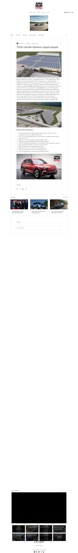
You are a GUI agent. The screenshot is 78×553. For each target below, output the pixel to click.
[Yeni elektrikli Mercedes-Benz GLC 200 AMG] (59, 204)
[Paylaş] (62, 490)
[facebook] (70, 12)
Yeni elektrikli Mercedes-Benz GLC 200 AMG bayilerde (57, 212)
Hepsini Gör (65, 197)
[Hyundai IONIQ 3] (19, 204)
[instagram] (67, 12)
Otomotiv (18, 35)
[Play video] (39, 166)
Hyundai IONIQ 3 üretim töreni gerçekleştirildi (18, 212)
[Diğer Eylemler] (61, 43)
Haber (11, 35)
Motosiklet (41, 35)
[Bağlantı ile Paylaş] (26, 188)
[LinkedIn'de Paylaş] (23, 188)
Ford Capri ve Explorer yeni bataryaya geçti (39, 212)
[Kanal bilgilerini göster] (65, 490)
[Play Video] (32, 529)
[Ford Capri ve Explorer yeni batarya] (39, 204)
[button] (66, 35)
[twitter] (68, 12)
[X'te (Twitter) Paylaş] (20, 188)
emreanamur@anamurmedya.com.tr (39, 549)
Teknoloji (25, 35)
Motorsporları (33, 35)
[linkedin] (72, 12)
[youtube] (65, 12)
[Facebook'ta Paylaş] (17, 188)
